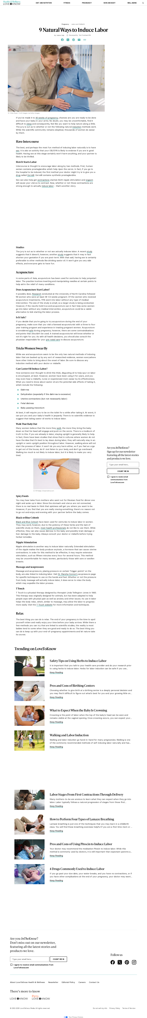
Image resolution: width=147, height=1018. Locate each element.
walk (59, 428)
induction (76, 126)
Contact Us (94, 982)
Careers (82, 982)
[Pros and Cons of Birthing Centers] (29, 691)
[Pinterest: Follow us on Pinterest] (127, 962)
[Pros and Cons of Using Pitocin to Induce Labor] (29, 849)
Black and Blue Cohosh (27, 522)
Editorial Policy (68, 982)
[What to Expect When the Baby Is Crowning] (29, 716)
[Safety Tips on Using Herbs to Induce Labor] (29, 666)
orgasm (89, 180)
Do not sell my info (100, 1008)
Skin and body (109, 3)
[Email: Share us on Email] (79, 39)
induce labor (48, 186)
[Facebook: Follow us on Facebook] (113, 962)
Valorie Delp (60, 35)
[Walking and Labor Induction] (29, 740)
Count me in (123, 471)
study (89, 251)
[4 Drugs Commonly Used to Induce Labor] (29, 874)
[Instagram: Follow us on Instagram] (134, 962)
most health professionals (53, 528)
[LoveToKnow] (19, 997)
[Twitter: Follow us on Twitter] (120, 962)
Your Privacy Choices (76, 1017)
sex (17, 150)
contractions (43, 180)
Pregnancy (87, 3)
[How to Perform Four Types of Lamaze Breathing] (29, 824)
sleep (29, 123)
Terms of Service (128, 1008)
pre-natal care (53, 339)
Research (36, 294)
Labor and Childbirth (78, 24)
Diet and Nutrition (44, 3)
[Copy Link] (84, 39)
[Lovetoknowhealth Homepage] (11, 3)
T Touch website (44, 604)
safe (31, 330)
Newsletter (53, 982)
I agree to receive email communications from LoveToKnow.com (119, 479)
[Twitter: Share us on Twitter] (68, 39)
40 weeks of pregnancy (47, 117)
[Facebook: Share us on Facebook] (62, 39)
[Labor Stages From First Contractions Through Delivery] (29, 800)
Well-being (132, 3)
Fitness (67, 3)
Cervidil (30, 175)
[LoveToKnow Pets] (41, 997)
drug (18, 175)
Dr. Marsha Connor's (68, 574)
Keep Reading (56, 672)
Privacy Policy (114, 1008)
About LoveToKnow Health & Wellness (27, 982)
